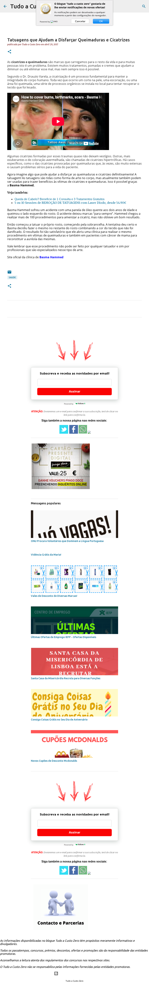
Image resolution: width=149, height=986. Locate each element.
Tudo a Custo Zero (34, 6)
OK (101, 21)
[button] (9, 51)
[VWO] (54, 21)
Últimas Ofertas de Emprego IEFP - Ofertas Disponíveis (63, 637)
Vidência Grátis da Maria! (46, 554)
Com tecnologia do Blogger (76, 973)
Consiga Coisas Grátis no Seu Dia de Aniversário (59, 719)
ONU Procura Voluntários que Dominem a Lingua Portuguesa (67, 541)
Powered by (45, 21)
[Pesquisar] (144, 6)
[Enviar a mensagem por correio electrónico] (9, 273)
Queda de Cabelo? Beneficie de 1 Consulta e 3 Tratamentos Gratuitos (59, 199)
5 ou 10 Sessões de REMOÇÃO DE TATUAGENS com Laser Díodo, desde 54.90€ (70, 203)
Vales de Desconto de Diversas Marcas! (54, 595)
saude (12, 277)
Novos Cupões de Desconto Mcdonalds (54, 760)
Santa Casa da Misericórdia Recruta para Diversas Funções (65, 678)
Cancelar (80, 21)
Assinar (74, 391)
